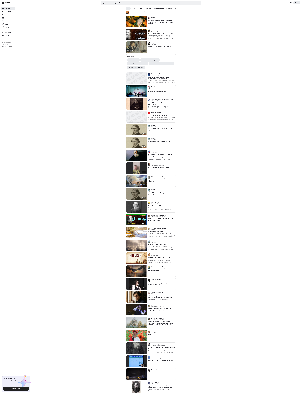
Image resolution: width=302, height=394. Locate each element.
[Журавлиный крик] (136, 271)
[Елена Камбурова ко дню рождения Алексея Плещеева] (136, 284)
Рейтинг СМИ (5, 44)
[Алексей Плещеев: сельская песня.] (136, 168)
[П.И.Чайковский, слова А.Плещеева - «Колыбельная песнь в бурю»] (136, 91)
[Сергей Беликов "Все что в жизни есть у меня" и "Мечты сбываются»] (136, 310)
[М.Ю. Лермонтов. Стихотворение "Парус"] (136, 361)
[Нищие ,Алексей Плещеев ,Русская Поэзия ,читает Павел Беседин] (136, 220)
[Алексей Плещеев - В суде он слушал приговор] (136, 194)
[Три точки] (174, 17)
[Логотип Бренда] (3, 3)
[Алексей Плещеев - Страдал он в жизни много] (136, 129)
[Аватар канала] (149, 18)
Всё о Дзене (5, 40)
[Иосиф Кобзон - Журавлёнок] (136, 374)
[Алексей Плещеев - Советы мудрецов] (136, 142)
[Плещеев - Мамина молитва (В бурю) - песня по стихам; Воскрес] (136, 47)
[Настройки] (291, 3)
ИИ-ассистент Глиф (6, 42)
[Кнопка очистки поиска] (199, 2)
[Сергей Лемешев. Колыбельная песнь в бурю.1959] (136, 181)
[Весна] (136, 335)
